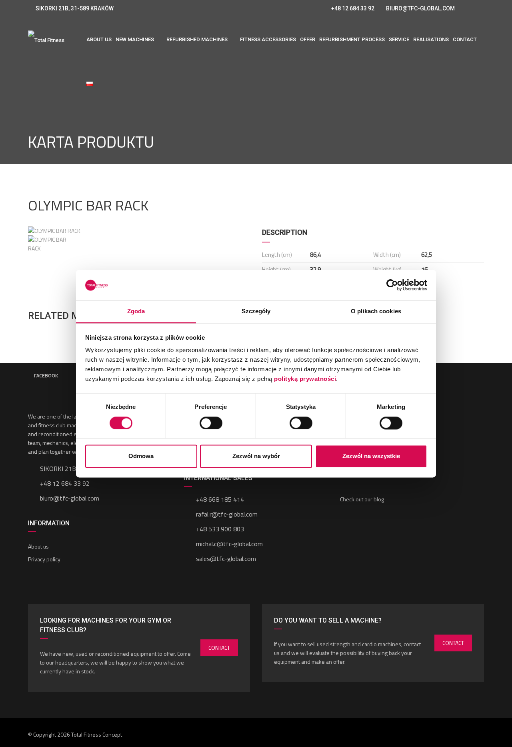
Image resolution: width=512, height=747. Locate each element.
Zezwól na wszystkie (371, 456)
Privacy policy (44, 559)
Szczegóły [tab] (256, 311)
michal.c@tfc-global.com (229, 543)
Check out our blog (362, 499)
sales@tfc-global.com (226, 558)
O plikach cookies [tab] (376, 311)
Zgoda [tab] (136, 311)
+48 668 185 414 (220, 499)
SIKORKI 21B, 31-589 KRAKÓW (75, 8)
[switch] (211, 423)
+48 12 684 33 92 (352, 8)
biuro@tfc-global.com (69, 498)
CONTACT (219, 647)
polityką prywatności (305, 379)
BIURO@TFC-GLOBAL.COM (420, 8)
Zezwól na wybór (256, 456)
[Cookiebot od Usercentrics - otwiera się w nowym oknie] (392, 285)
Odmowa (141, 456)
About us (38, 546)
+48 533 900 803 (220, 529)
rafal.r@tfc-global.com (227, 514)
